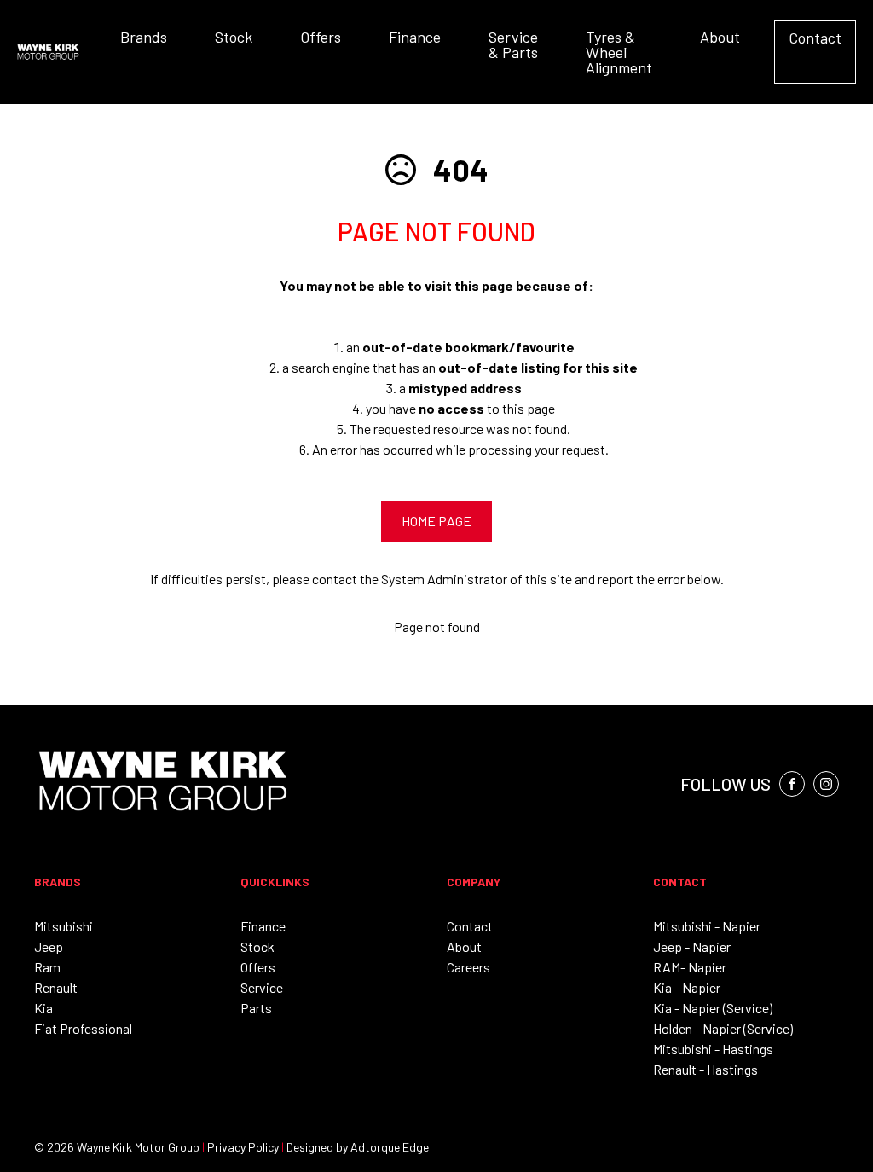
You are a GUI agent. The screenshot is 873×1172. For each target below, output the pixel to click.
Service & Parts (513, 44)
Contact (815, 37)
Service (261, 987)
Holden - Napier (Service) (723, 1028)
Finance (415, 36)
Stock (233, 36)
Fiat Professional (83, 1028)
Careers (468, 967)
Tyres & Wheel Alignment (619, 52)
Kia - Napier (686, 987)
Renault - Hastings (705, 1069)
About (720, 36)
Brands (143, 36)
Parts (256, 1008)
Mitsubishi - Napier (706, 926)
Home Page (436, 521)
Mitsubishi (63, 926)
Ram (47, 967)
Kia (43, 1008)
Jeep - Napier (692, 946)
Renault (56, 987)
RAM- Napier (689, 967)
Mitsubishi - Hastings (713, 1049)
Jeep (48, 946)
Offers (320, 36)
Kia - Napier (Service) (712, 1008)
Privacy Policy (243, 1147)
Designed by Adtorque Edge (357, 1147)
